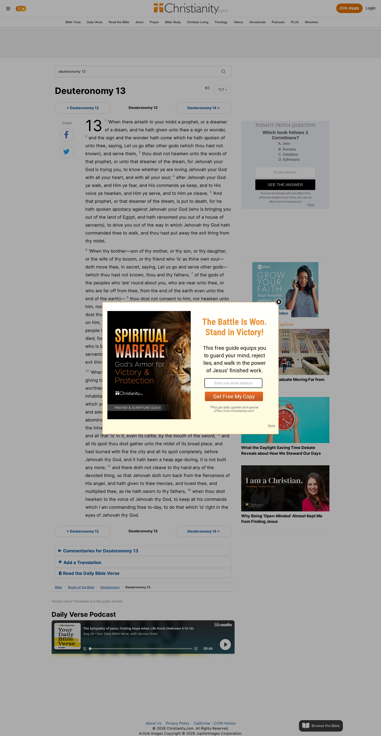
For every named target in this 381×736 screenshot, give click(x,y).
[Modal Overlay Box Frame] (190, 368)
